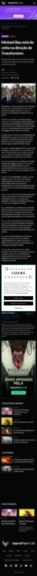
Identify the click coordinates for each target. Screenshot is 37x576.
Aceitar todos (18, 298)
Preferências (18, 308)
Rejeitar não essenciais (18, 303)
